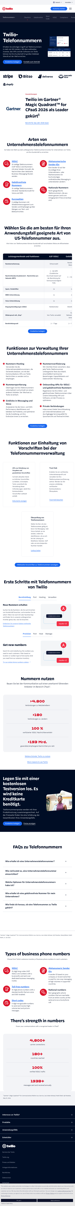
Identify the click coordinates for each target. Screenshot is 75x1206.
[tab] (25, 598)
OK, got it (19, 1200)
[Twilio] (7, 9)
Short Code (48, 18)
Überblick (27, 17)
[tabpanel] (37, 616)
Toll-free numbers (20, 987)
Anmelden (68, 2)
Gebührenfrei (38, 17)
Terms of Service (5, 1196)
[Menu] (70, 8)
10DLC (55, 17)
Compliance (64, 17)
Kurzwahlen (17, 199)
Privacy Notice (50, 1193)
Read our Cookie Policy (7, 1203)
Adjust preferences (55, 1200)
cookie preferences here (64, 1191)
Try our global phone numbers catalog (16, 662)
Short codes (17, 1000)
